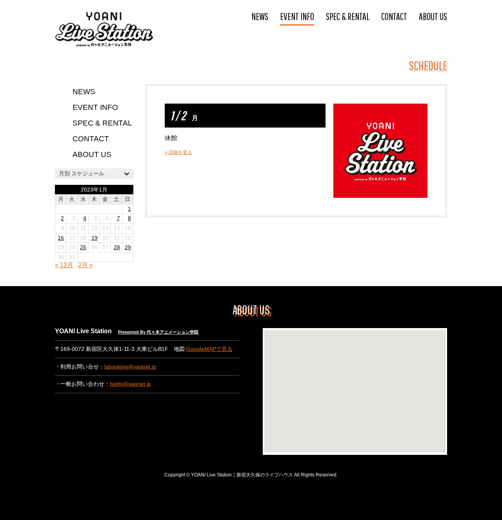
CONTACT (394, 16)
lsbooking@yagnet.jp (130, 367)
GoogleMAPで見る (209, 349)
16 (61, 238)
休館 (171, 138)
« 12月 (64, 265)
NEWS (259, 16)
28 (117, 247)
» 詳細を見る (178, 152)
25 (83, 247)
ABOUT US (433, 16)
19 (94, 238)
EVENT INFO (297, 16)
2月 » (85, 265)
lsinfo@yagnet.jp (130, 384)
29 (128, 247)
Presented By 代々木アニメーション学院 (158, 332)
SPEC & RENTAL (347, 16)
